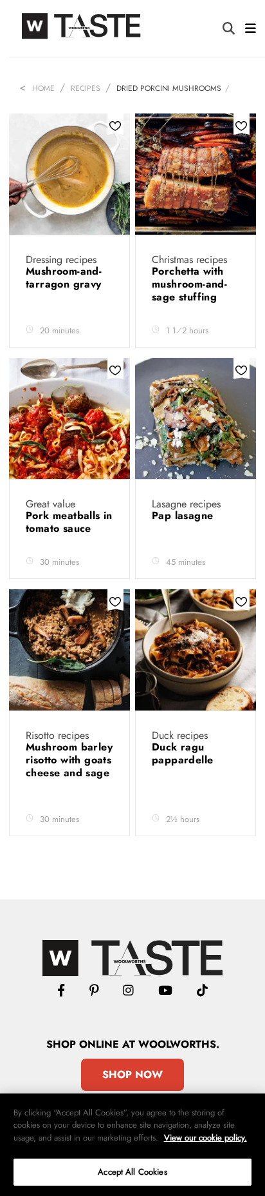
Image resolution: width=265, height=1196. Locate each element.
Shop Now (132, 1074)
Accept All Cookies (132, 1172)
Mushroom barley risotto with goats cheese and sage (69, 760)
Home (43, 88)
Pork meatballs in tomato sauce (69, 522)
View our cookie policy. (205, 1138)
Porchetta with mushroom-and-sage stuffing (189, 284)
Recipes (85, 88)
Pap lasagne (184, 515)
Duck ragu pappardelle (184, 753)
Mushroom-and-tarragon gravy (65, 277)
